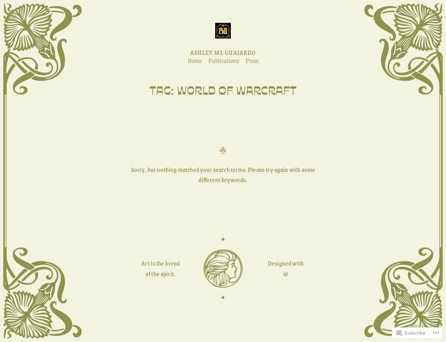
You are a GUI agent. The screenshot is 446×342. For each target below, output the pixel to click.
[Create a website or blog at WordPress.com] (285, 274)
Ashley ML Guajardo (223, 52)
